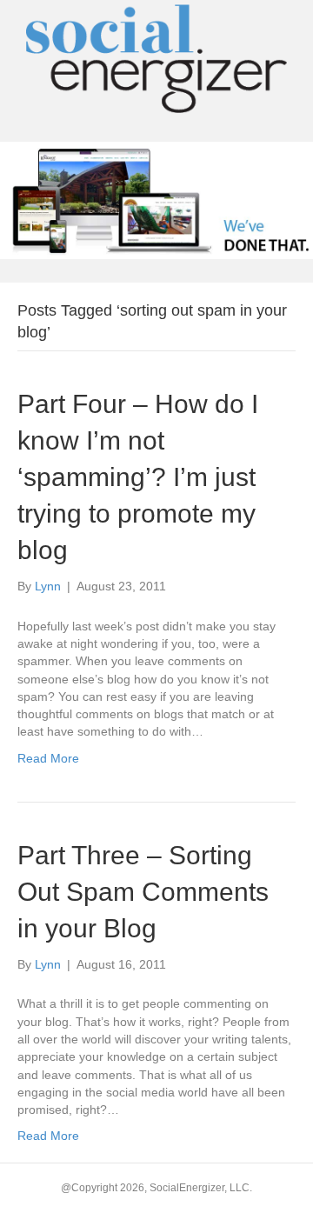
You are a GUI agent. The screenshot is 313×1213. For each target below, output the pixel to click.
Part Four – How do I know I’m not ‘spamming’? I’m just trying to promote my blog (137, 477)
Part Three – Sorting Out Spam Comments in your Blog (143, 892)
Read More (48, 758)
